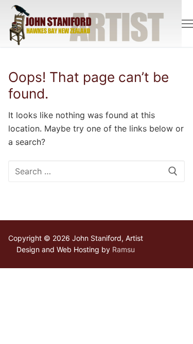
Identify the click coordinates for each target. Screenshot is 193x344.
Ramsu (123, 249)
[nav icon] (187, 24)
